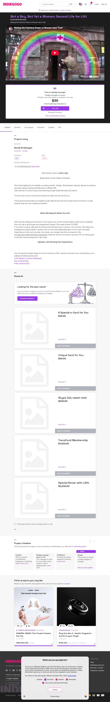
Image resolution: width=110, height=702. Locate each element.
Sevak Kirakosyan (19, 19)
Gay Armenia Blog (21, 261)
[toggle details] (53, 645)
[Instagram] (17, 670)
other (44, 158)
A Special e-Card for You (73, 312)
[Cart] (85, 4)
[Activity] (90, 4)
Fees (92, 662)
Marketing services (97, 665)
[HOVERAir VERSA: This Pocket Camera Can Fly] (33, 606)
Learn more (24, 563)
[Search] (42, 4)
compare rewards (27, 298)
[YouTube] (13, 670)
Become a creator (96, 668)
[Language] (80, 4)
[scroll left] (90, 541)
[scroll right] (94, 581)
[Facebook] (7, 670)
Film (17, 158)
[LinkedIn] (20, 670)
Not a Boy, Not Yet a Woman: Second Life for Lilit (49, 16)
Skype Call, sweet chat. (72, 397)
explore (67, 584)
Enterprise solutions (97, 670)
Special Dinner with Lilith (73, 482)
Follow (55, 108)
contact (25, 151)
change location (65, 10)
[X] (10, 670)
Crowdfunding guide (79, 546)
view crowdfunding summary (55, 116)
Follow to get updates (85, 567)
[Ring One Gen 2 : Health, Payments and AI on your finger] (76, 606)
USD (70, 4)
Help (66, 546)
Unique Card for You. (71, 355)
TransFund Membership (73, 440)
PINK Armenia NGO (22, 263)
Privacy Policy (11, 695)
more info (17, 151)
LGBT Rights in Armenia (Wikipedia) (28, 258)
